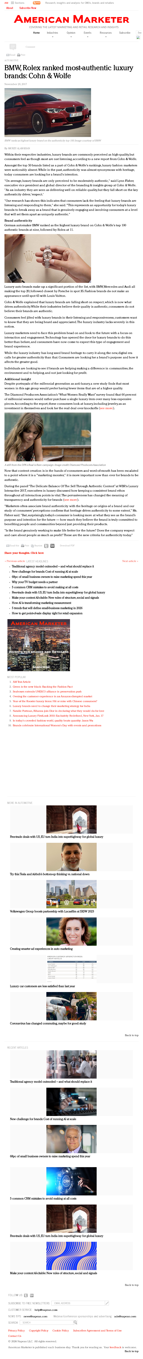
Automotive (11, 61)
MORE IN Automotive (20, 802)
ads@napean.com (125, 1316)
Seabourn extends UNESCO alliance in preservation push (47, 691)
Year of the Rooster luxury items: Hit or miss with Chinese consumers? (55, 701)
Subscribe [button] (124, 33)
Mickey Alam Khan (19, 148)
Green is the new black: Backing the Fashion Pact (43, 687)
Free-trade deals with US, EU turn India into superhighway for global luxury (58, 592)
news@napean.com (35, 1316)
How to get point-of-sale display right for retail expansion (47, 613)
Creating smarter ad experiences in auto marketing (41, 949)
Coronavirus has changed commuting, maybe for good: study (48, 1023)
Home (36, 33)
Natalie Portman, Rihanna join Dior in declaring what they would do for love (58, 711)
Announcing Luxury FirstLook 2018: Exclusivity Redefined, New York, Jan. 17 (58, 716)
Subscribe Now (27, 8)
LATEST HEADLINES (37, 561)
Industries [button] (52, 33)
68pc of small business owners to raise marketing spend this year (52, 577)
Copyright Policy (38, 1330)
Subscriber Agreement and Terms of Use (97, 1330)
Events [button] (87, 33)
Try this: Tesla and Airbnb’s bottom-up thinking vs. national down (50, 874)
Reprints (38, 546)
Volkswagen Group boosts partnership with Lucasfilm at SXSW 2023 (52, 911)
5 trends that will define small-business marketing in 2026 (47, 608)
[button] (18, 3)
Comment (30, 47)
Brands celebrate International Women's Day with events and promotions (57, 725)
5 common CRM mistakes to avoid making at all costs (45, 587)
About (9, 8)
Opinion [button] (71, 33)
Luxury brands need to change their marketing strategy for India (51, 706)
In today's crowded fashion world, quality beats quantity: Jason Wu (53, 720)
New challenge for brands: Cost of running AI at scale (45, 571)
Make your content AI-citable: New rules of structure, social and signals (55, 597)
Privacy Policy (16, 1330)
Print (23, 55)
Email (12, 55)
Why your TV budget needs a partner (35, 582)
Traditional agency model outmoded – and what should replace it (53, 566)
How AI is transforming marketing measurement (41, 603)
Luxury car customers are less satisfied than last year (42, 986)
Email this (14, 546)
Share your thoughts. (24, 553)
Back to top (132, 1035)
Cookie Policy (61, 1330)
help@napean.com (46, 1310)
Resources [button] (106, 33)
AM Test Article (22, 682)
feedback (115, 1347)
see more (106, 408)
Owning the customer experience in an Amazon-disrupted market (52, 696)
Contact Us (14, 1336)
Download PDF (67, 546)
